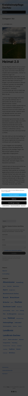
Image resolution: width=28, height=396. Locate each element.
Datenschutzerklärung (15, 205)
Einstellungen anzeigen (14, 203)
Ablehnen (14, 199)
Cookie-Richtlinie (6, 205)
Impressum (23, 205)
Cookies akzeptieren (14, 195)
